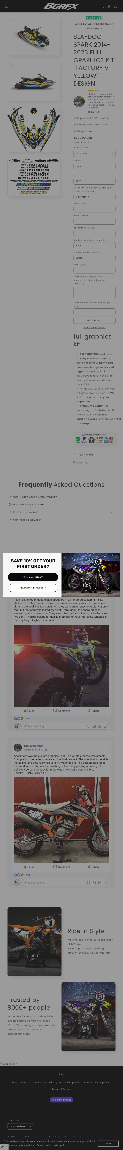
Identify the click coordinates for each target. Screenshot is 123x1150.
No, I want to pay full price (33, 588)
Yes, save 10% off (33, 577)
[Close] (116, 557)
